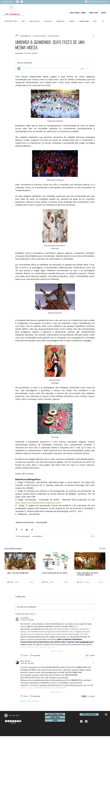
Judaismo (72, 21)
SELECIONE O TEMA (11, 21)
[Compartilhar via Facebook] (16, 530)
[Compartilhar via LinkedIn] (27, 530)
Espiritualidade (41, 522)
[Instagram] (17, 2)
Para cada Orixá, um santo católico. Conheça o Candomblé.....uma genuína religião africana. (87, 574)
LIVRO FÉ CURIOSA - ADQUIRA (55, 714)
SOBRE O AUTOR (55, 717)
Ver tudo (102, 548)
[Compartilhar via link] (32, 530)
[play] (19, 68)
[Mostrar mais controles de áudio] (91, 68)
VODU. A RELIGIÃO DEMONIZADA (17, 573)
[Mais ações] (93, 36)
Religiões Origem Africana (25, 522)
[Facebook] (22, 2)
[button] (103, 21)
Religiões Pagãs (84, 21)
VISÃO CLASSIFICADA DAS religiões (54, 573)
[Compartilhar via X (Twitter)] (22, 530)
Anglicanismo (60, 21)
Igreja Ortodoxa (34, 21)
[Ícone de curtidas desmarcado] (21, 655)
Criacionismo (48, 21)
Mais (94, 21)
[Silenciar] (86, 68)
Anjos (23, 21)
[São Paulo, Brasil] (86, 2)
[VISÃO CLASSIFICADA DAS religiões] (55, 561)
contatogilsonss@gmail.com (98, 2)
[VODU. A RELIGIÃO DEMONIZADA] (20, 561)
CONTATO (55, 720)
